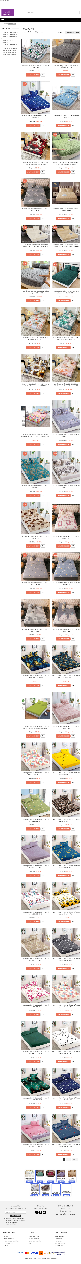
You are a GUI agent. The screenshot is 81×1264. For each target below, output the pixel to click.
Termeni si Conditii (8, 1239)
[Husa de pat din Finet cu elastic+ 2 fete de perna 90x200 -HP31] (66, 1128)
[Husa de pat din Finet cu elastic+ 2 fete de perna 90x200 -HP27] (66, 1035)
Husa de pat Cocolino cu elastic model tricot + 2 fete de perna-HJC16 (65, 163)
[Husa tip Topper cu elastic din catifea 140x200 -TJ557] (66, 193)
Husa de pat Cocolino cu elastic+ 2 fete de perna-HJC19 (35, 630)
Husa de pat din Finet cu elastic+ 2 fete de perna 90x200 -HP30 (35, 1145)
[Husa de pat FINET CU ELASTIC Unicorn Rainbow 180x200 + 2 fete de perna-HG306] (35, 416)
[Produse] (3, 20)
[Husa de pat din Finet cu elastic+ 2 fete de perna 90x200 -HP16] (66, 803)
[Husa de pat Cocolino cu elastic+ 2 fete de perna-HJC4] (35, 467)
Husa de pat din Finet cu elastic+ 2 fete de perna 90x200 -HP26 (35, 1052)
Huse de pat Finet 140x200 (9, 34)
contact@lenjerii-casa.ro (66, 1214)
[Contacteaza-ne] (72, 20)
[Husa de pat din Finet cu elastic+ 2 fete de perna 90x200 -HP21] (66, 896)
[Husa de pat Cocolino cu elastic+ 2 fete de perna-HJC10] (35, 566)
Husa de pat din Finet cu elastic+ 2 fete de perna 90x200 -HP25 (66, 1006)
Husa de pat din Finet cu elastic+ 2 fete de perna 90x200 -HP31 (66, 1145)
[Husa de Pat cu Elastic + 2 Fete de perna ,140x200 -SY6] (66, 98)
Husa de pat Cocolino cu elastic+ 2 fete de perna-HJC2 (66, 436)
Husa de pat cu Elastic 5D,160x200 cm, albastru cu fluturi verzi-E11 (66, 338)
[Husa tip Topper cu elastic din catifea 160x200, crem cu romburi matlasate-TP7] (35, 234)
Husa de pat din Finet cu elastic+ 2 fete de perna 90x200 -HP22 (35, 959)
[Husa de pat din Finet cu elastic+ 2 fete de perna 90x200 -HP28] (35, 1082)
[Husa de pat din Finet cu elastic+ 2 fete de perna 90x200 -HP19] (35, 896)
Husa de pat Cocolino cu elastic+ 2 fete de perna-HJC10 (35, 583)
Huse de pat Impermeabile (9, 48)
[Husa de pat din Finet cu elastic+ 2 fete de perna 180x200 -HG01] (35, 756)
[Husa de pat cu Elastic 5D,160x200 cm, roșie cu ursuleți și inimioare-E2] (35, 146)
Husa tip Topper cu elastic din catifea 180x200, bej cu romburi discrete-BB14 (66, 245)
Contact (5, 1245)
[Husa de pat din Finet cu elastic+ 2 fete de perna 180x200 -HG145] (35, 659)
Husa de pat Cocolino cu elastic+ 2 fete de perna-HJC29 (66, 727)
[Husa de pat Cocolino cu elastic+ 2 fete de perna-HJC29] (66, 708)
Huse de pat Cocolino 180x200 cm (7, 41)
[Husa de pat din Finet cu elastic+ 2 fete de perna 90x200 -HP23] (66, 942)
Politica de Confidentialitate (11, 1223)
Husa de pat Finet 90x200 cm (9, 32)
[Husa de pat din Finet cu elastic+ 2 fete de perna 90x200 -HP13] (66, 756)
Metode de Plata (34, 1236)
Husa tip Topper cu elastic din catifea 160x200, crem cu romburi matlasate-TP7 (35, 245)
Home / (5, 24)
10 (74, 1159)
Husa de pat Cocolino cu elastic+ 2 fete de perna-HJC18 (35, 209)
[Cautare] (78, 12)
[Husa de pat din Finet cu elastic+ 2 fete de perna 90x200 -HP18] (66, 849)
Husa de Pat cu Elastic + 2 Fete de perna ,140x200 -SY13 (35, 66)
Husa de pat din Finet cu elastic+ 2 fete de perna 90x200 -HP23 (66, 959)
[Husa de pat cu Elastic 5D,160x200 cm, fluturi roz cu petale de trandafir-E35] (66, 368)
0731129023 (66, 1211)
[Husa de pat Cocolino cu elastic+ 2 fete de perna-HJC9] (66, 518)
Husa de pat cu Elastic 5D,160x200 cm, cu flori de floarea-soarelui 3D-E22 (35, 385)
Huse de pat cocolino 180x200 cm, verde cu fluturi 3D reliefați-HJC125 (66, 292)
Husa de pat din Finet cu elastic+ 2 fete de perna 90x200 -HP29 (66, 1099)
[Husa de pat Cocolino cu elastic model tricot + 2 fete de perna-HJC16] (66, 146)
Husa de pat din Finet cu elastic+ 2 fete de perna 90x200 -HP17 (35, 866)
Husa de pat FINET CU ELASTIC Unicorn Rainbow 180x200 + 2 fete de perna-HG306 (35, 436)
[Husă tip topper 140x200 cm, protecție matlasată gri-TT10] (66, 51)
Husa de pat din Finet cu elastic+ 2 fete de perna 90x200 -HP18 (66, 866)
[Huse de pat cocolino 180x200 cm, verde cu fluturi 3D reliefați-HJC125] (66, 275)
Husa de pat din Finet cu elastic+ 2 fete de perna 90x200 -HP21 (66, 913)
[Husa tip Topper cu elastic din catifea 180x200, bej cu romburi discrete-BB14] (66, 234)
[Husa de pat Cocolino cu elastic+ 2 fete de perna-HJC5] (66, 467)
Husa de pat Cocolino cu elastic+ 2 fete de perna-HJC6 (35, 537)
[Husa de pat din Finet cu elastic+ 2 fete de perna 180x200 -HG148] (66, 659)
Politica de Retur (34, 1239)
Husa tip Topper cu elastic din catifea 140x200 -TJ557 (65, 209)
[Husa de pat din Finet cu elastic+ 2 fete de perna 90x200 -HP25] (66, 989)
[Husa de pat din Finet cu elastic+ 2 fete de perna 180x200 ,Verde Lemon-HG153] (35, 708)
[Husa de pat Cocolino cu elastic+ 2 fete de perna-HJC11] (66, 566)
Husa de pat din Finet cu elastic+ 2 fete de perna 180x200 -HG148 (66, 676)
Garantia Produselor (35, 1241)
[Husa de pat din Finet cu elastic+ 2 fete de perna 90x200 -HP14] (35, 803)
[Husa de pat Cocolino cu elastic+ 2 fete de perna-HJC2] (66, 416)
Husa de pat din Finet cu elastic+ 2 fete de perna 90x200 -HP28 (35, 1099)
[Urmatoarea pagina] (76, 1159)
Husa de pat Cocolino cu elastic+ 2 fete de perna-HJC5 (66, 486)
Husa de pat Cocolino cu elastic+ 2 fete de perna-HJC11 (66, 583)
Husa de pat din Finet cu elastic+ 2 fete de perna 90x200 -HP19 (35, 913)
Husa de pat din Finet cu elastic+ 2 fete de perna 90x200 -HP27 (66, 1052)
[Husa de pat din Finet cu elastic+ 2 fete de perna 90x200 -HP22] (35, 942)
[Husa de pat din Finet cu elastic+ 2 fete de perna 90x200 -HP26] (35, 1035)
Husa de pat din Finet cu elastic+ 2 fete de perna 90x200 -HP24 (35, 1006)
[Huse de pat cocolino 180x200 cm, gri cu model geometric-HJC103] (35, 275)
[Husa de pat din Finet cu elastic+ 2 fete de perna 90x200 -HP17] (35, 849)
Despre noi (6, 1236)
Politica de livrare (8, 1243)
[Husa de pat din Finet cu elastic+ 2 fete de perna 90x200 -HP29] (66, 1082)
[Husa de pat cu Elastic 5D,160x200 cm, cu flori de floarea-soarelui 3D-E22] (35, 368)
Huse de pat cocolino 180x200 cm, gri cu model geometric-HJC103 (35, 292)
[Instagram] (44, 1212)
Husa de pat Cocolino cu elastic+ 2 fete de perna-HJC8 (35, 117)
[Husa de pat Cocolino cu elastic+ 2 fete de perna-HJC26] (66, 613)
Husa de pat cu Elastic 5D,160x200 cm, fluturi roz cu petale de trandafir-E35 (66, 385)
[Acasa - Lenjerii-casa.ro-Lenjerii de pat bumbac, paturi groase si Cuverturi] (11, 12)
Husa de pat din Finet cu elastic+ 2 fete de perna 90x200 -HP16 (66, 820)
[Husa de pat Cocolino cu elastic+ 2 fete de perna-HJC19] (35, 613)
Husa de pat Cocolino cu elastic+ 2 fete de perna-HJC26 (66, 630)
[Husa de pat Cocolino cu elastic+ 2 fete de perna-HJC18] (35, 192)
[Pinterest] (40, 1212)
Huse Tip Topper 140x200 (8, 50)
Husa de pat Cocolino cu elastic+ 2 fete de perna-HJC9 (66, 537)
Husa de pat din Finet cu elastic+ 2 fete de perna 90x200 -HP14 (35, 820)
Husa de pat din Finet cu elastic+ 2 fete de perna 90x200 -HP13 (66, 774)
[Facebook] (37, 1212)
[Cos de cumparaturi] (77, 20)
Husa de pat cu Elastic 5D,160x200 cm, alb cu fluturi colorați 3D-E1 (35, 338)
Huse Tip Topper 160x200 (8, 52)
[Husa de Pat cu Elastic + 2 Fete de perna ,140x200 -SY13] (35, 51)
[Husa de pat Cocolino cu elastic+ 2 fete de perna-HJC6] (35, 518)
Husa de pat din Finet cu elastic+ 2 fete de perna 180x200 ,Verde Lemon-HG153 (35, 727)
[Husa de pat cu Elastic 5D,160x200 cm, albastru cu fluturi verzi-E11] (66, 321)
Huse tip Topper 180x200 (8, 54)
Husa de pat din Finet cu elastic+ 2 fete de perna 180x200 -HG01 (35, 774)
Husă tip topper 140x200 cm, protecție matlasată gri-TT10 (65, 66)
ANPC (30, 1243)
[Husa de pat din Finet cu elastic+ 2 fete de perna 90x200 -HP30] (35, 1128)
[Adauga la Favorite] (42, 75)
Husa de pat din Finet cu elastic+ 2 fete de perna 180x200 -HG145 (35, 676)
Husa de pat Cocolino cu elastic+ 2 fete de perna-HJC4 (35, 486)
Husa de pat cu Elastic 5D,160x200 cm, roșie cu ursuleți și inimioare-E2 (35, 163)
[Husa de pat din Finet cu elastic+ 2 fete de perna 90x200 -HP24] (35, 989)
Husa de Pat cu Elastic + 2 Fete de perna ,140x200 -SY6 (66, 117)
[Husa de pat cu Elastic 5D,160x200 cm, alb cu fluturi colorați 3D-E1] (35, 321)
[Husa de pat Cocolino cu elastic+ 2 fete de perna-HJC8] (35, 97)
